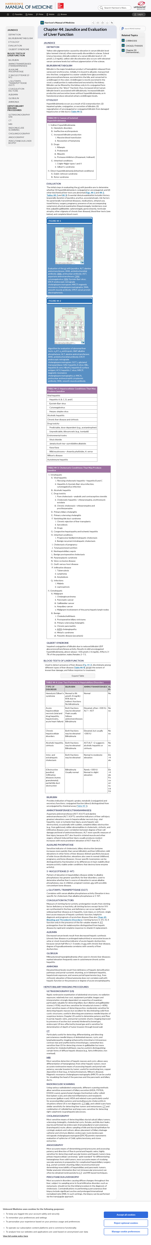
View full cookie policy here (15, 1236)
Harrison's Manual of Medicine (59, 22)
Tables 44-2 (52, 195)
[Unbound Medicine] (139, 5)
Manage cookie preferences (126, 1231)
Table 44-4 (79, 667)
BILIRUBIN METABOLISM (21, 38)
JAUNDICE (13, 30)
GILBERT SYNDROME (19, 49)
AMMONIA (14, 102)
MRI (10, 124)
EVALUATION (15, 45)
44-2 (102, 192)
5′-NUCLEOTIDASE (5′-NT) (19, 76)
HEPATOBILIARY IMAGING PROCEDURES (16, 108)
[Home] (8, 14)
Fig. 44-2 (87, 665)
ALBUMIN (13, 94)
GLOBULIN (14, 98)
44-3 (64, 195)
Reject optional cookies (126, 1223)
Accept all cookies (126, 1214)
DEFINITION (15, 34)
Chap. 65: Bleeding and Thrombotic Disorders (77, 918)
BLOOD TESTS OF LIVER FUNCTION (16, 54)
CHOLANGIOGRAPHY (19, 133)
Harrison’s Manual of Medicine (42, 5)
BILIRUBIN (14, 60)
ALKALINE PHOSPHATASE (16, 70)
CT (10, 120)
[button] (63, 14)
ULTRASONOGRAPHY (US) (19, 115)
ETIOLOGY (14, 42)
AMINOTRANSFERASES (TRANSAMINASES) (20, 64)
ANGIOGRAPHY (16, 137)
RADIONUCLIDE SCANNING (16, 129)
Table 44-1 (76, 111)
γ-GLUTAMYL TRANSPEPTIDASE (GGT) (18, 83)
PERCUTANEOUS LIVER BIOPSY (20, 142)
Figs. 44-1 (90, 192)
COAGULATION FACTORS (16, 89)
